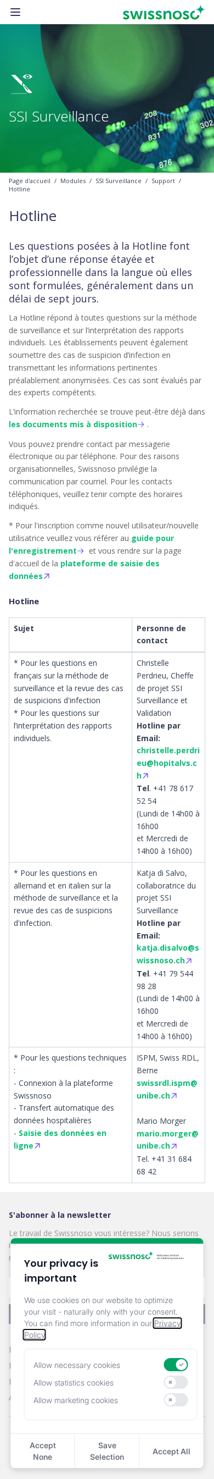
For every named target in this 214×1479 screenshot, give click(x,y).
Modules (73, 181)
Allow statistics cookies (73, 1382)
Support (163, 181)
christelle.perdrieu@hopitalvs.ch (168, 763)
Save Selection (107, 1451)
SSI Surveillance (118, 181)
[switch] (176, 1364)
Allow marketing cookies (75, 1400)
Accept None (43, 1451)
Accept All (171, 1451)
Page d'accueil (29, 181)
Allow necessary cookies (76, 1365)
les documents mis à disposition (73, 424)
